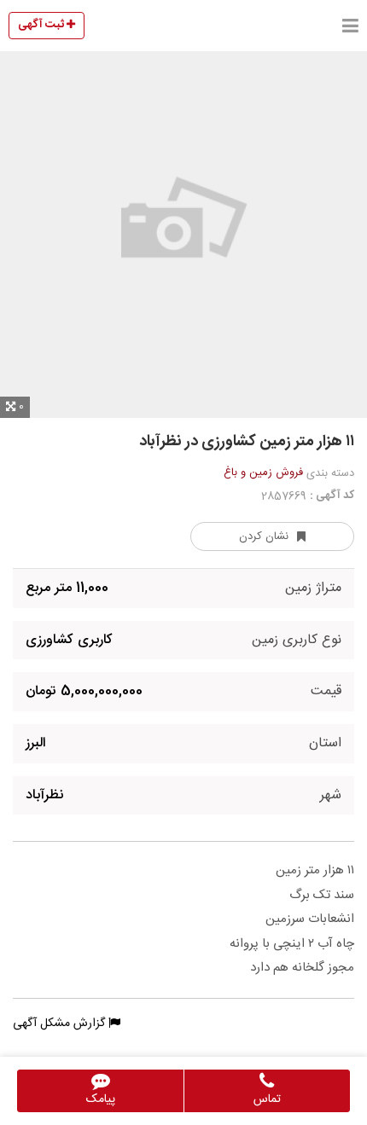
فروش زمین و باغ (263, 472)
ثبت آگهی (42, 24)
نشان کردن (263, 536)
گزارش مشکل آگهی (60, 1023)
